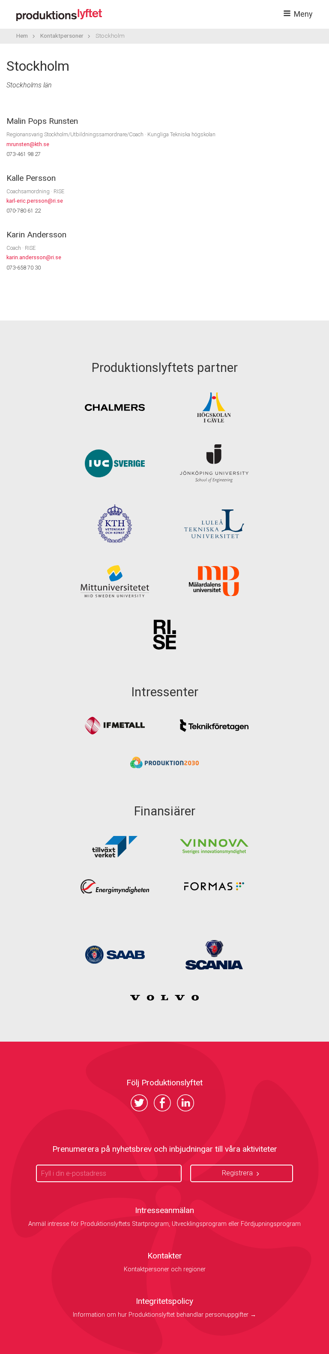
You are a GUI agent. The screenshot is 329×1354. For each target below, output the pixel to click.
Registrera (237, 1173)
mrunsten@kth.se (27, 144)
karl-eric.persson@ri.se (34, 201)
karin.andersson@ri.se (33, 257)
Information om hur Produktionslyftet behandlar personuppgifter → (164, 1314)
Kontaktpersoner (62, 35)
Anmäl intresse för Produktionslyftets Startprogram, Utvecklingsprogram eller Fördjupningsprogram (164, 1224)
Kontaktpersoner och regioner (165, 1269)
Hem (22, 35)
